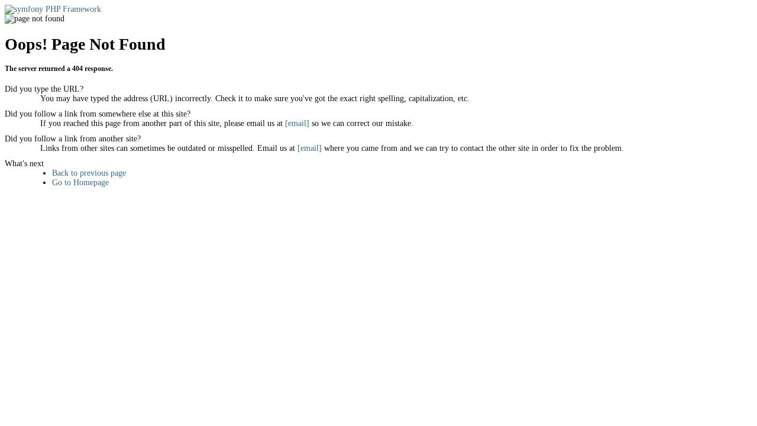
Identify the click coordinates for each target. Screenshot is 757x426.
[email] (297, 123)
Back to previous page (89, 173)
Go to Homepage (80, 182)
